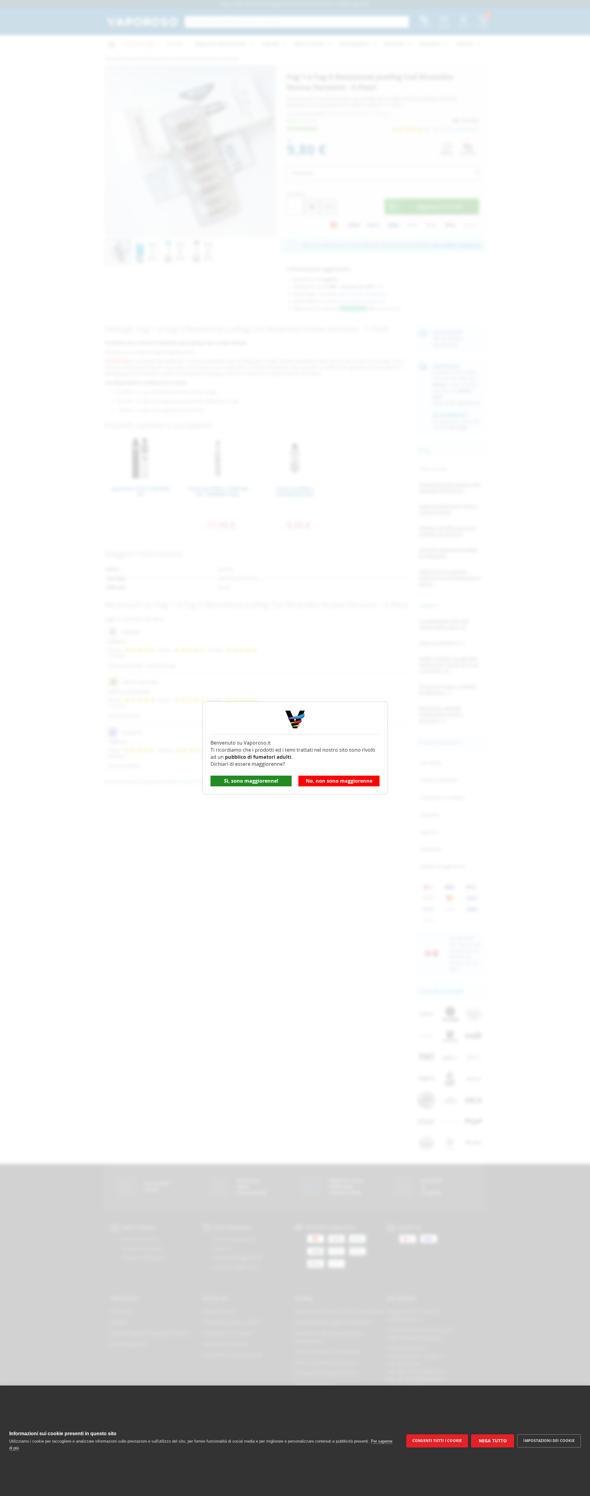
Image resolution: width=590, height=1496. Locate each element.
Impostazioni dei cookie (549, 1440)
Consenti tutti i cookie (437, 1440)
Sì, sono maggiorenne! (251, 780)
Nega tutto (493, 1441)
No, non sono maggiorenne (339, 780)
